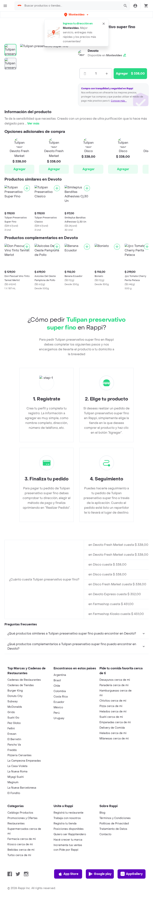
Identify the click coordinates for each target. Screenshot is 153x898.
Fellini (11, 728)
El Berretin (14, 739)
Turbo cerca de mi (19, 855)
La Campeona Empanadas (24, 761)
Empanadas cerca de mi (115, 722)
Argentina (60, 675)
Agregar (19, 169)
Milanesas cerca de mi (114, 738)
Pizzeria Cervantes (19, 755)
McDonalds (14, 707)
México (58, 707)
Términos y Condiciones (115, 818)
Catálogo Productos (20, 813)
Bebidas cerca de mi (21, 850)
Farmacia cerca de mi (21, 839)
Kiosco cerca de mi (20, 844)
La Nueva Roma (17, 771)
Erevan (11, 734)
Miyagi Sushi (15, 777)
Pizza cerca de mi (110, 706)
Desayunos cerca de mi (114, 680)
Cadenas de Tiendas (20, 685)
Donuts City (14, 696)
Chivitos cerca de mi (112, 701)
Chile (57, 686)
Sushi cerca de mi (111, 717)
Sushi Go (13, 717)
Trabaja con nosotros (67, 818)
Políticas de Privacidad (114, 823)
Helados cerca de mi (113, 711)
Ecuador (59, 702)
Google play (102, 874)
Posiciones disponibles (69, 829)
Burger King (15, 690)
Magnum (12, 782)
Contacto (105, 834)
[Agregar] (27, 188)
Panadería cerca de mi (114, 685)
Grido (11, 712)
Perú (57, 713)
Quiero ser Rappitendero (70, 834)
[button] (76, 15)
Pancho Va (14, 745)
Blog (102, 813)
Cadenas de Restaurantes (24, 680)
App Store (70, 874)
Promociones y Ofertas (22, 818)
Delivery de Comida (112, 728)
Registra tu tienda (65, 823)
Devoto (93, 51)
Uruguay (59, 718)
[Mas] (106, 73)
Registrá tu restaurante (68, 813)
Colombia (60, 691)
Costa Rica (61, 696)
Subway (12, 701)
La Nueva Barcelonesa (21, 788)
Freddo (12, 750)
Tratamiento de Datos (113, 829)
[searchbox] (71, 5)
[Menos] (85, 73)
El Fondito (13, 793)
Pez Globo (14, 723)
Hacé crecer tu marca (68, 840)
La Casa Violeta (17, 766)
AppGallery (134, 874)
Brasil (57, 680)
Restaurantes (16, 823)
